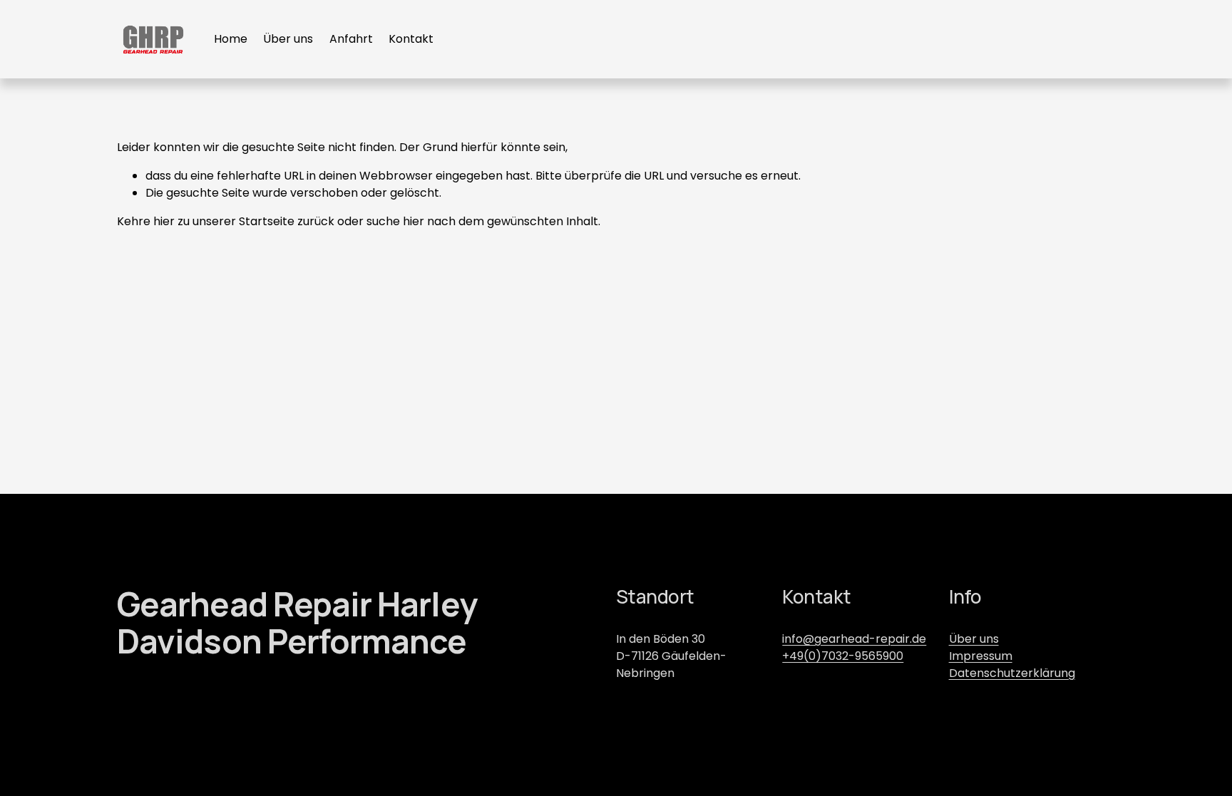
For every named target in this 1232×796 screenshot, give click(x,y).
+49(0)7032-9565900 (842, 656)
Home (230, 39)
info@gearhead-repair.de (854, 639)
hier (164, 221)
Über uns (288, 39)
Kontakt (411, 39)
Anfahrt (351, 39)
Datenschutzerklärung (1012, 673)
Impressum (980, 656)
